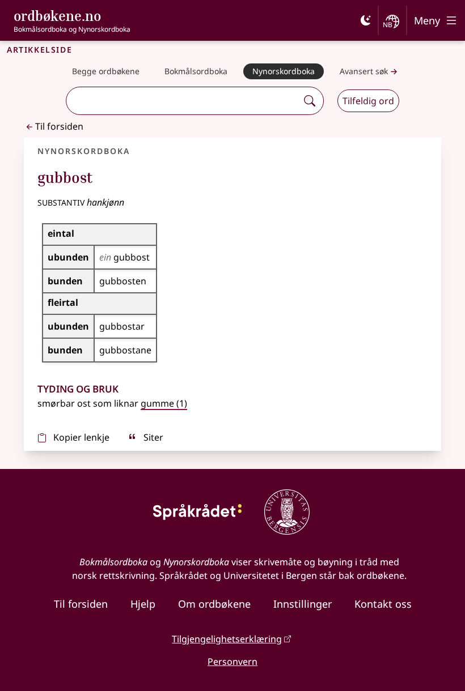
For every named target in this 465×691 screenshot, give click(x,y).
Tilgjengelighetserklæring (227, 639)
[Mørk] (366, 20)
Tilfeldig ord (368, 101)
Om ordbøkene (214, 604)
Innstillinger (302, 604)
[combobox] (183, 100)
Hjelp (142, 604)
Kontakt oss (383, 604)
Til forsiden (59, 126)
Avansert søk (364, 71)
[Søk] (309, 101)
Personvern (232, 661)
